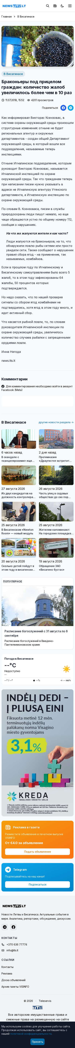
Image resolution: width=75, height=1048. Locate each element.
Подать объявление (37, 851)
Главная (6, 16)
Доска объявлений (13, 980)
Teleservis (45, 1000)
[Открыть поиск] (47, 6)
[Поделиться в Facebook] (63, 108)
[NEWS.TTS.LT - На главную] (14, 5)
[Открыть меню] (70, 5)
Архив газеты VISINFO (15, 986)
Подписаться (37, 884)
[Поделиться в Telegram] (71, 108)
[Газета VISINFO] (55, 6)
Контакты (7, 966)
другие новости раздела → (56, 422)
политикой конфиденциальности (31, 1033)
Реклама (6, 973)
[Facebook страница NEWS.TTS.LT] (13, 927)
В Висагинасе (25, 16)
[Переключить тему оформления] (62, 6)
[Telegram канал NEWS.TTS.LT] (4, 927)
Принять (37, 1041)
